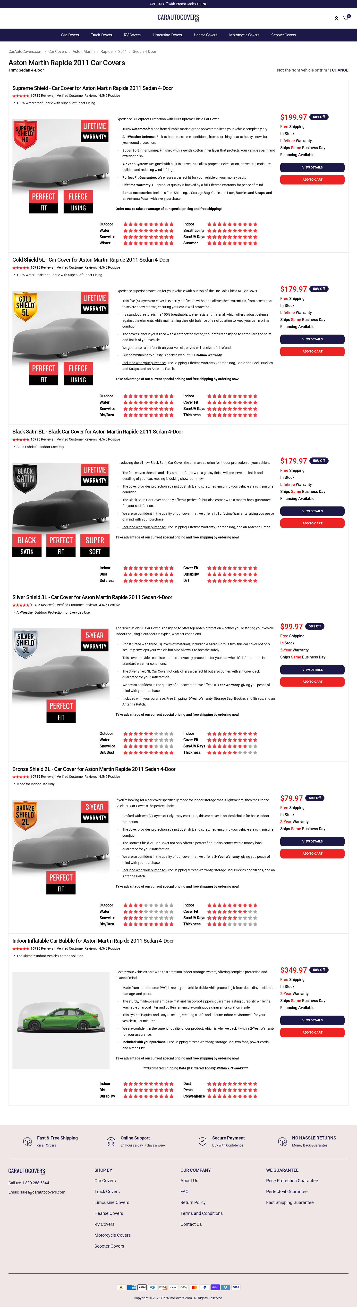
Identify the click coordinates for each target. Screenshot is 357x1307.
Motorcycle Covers (244, 35)
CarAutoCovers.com (25, 52)
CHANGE (340, 70)
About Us (189, 1180)
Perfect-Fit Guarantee (287, 1191)
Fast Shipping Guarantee (290, 1202)
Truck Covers (101, 35)
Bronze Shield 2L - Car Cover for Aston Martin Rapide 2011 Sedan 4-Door (94, 769)
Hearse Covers (205, 35)
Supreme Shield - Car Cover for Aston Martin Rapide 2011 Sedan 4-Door (92, 88)
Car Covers (70, 35)
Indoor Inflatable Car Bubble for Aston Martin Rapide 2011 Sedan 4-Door (93, 941)
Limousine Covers (167, 35)
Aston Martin (84, 52)
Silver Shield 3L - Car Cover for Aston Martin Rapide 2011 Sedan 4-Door (92, 597)
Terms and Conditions (201, 1213)
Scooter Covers (283, 35)
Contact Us (191, 1224)
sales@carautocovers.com (42, 1192)
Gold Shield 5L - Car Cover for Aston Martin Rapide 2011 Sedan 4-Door (91, 260)
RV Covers (132, 35)
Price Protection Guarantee (292, 1180)
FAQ (184, 1191)
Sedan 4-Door (144, 52)
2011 (122, 52)
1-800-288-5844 (35, 1183)
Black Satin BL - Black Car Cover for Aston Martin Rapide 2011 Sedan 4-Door (97, 432)
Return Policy (193, 1202)
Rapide (106, 52)
